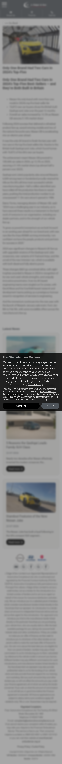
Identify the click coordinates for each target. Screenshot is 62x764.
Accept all (21, 405)
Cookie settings (50, 405)
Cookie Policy (35, 384)
